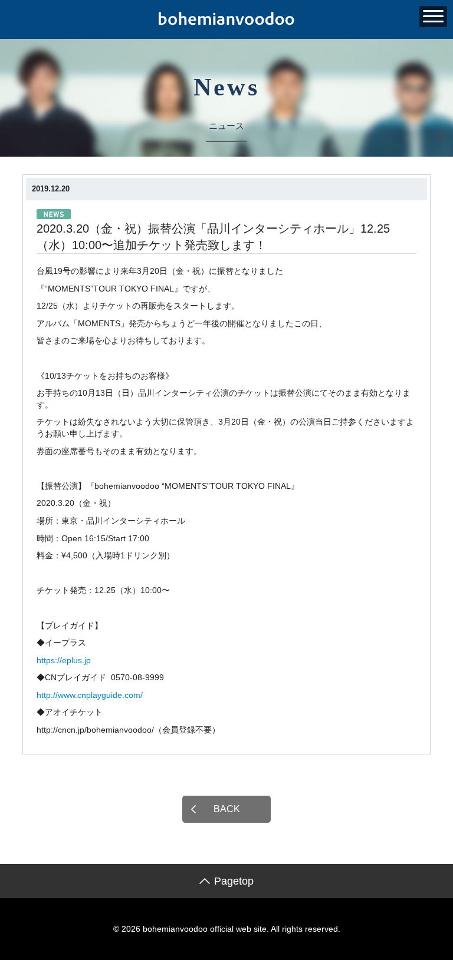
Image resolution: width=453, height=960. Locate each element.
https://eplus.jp (64, 660)
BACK (227, 809)
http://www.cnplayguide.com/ (90, 695)
